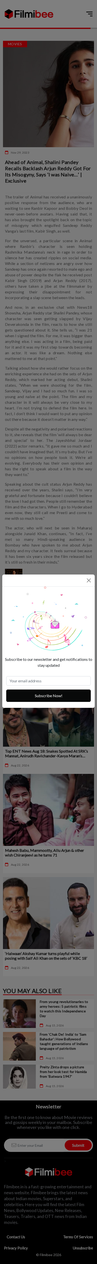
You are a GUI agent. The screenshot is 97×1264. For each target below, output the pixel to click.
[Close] (89, 580)
